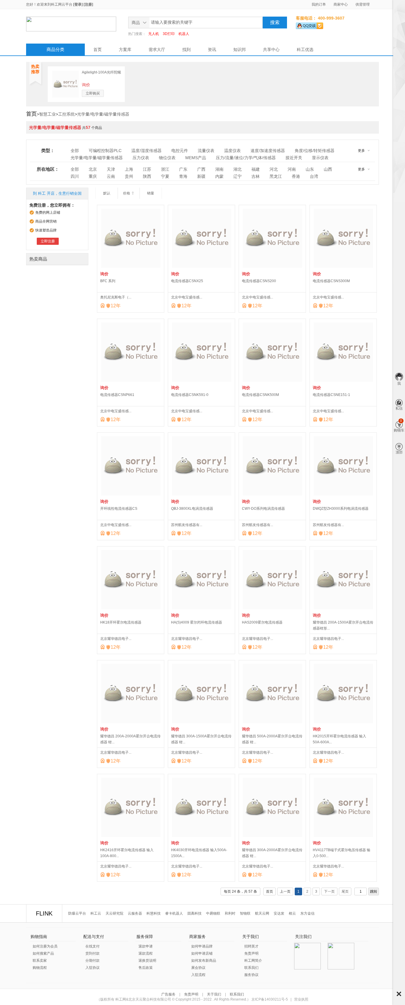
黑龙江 (276, 176)
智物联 (245, 913)
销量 (150, 193)
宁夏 (165, 176)
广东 (183, 169)
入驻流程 (198, 975)
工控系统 (66, 114)
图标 (399, 994)
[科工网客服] (309, 25)
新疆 (201, 176)
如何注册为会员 (45, 946)
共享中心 (271, 49)
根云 (292, 913)
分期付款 (92, 960)
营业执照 (301, 999)
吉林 (255, 176)
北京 (93, 169)
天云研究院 (114, 913)
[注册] (88, 4)
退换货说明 (147, 960)
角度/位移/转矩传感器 (314, 150)
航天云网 (262, 913)
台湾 (314, 176)
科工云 (95, 913)
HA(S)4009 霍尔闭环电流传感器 (196, 622)
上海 (129, 169)
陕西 (147, 176)
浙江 (165, 169)
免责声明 (251, 953)
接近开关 (294, 157)
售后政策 (145, 968)
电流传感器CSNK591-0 (189, 395)
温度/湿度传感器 (146, 150)
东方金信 (307, 913)
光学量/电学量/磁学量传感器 (103, 114)
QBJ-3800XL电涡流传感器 (192, 509)
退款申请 (145, 946)
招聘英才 (251, 946)
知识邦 (239, 49)
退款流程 (145, 953)
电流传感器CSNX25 (187, 281)
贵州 (129, 176)
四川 (75, 176)
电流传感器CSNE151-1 (331, 395)
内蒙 (219, 176)
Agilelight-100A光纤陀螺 (101, 72)
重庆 (93, 176)
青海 (183, 176)
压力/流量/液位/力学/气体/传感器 (246, 157)
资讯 (212, 49)
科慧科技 (153, 913)
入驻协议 (92, 968)
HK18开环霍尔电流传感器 (120, 622)
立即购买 (93, 93)
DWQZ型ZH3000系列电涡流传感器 (341, 509)
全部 (75, 150)
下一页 (329, 891)
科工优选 (305, 49)
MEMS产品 (195, 157)
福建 (255, 169)
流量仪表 (206, 150)
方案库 (125, 49)
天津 (111, 169)
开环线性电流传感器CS (118, 509)
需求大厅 (157, 49)
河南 (292, 169)
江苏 (147, 169)
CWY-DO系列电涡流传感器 (263, 509)
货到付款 (92, 953)
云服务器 (135, 913)
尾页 (345, 891)
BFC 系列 (107, 281)
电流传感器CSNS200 (259, 281)
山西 (328, 169)
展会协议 (198, 968)
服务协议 (251, 975)
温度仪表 (232, 150)
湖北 (237, 169)
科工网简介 (253, 960)
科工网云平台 (61, 4)
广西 (201, 169)
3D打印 (169, 34)
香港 (296, 176)
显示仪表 (320, 157)
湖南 (219, 169)
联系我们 (251, 968)
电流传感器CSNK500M (260, 395)
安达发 (279, 913)
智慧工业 (47, 114)
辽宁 (237, 176)
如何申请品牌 (202, 946)
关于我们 (214, 994)
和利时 (230, 913)
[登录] (78, 4)
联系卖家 (40, 960)
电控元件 (179, 150)
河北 (274, 169)
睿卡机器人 (174, 913)
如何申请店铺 (202, 953)
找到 (186, 49)
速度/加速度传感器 (268, 150)
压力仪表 (141, 157)
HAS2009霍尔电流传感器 (262, 622)
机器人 (183, 34)
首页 (97, 49)
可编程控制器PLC (105, 150)
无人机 (153, 34)
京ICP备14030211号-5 (269, 999)
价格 (129, 193)
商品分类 (55, 49)
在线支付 (92, 946)
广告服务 (168, 994)
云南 (111, 176)
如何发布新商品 (203, 960)
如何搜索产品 (43, 953)
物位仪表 (167, 157)
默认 (106, 193)
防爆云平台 (77, 913)
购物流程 (40, 968)
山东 (310, 169)
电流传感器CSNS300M (331, 281)
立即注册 (48, 241)
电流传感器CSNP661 (117, 395)
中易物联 (213, 913)
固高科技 (194, 913)
